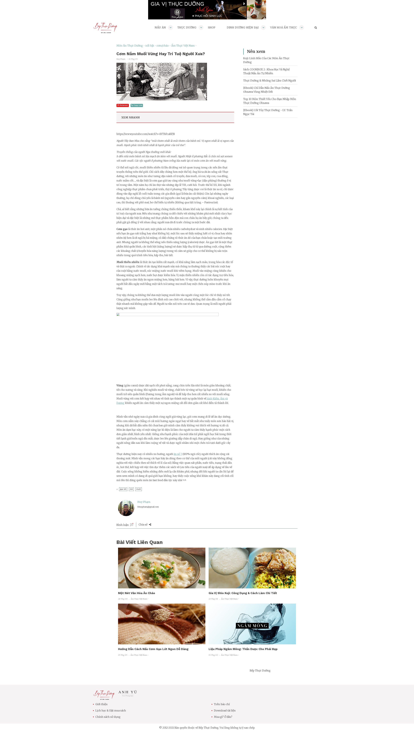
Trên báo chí (222, 704)
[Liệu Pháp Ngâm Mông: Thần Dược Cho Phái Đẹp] (252, 642)
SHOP (211, 27)
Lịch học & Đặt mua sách (110, 710)
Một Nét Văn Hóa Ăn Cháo (136, 593)
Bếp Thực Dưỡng (260, 670)
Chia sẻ (143, 524)
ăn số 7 (178, 454)
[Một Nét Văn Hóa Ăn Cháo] (161, 586)
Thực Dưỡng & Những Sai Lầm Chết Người (269, 80)
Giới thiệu (101, 704)
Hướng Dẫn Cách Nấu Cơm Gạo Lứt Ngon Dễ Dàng (153, 649)
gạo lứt (123, 489)
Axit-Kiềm (212, 398)
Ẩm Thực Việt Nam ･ (184, 45)
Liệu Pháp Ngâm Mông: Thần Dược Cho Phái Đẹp (243, 649)
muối (138, 489)
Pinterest (124, 105)
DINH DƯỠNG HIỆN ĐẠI (243, 27)
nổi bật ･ (151, 45)
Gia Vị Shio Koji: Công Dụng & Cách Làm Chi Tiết (243, 593)
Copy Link (138, 105)
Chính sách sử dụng (107, 716)
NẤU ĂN (160, 27)
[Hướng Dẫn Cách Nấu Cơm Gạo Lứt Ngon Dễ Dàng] (161, 642)
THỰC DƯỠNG (186, 27)
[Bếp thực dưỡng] (104, 697)
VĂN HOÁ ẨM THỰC (283, 27)
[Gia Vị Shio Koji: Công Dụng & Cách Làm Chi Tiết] (252, 586)
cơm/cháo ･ (164, 45)
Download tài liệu (225, 710)
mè (131, 489)
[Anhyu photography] (128, 696)
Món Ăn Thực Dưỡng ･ (130, 45)
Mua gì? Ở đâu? (223, 716)
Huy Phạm (143, 501)
